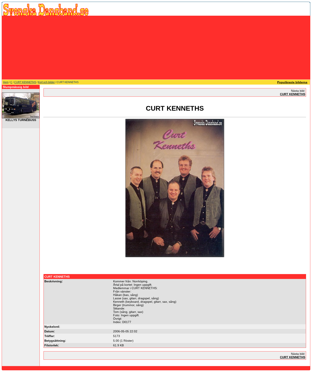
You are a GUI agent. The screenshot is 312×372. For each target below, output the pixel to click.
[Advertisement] (156, 47)
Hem (5, 82)
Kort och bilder (46, 82)
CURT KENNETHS (25, 82)
